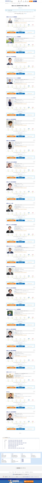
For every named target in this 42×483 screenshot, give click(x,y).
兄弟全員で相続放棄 (4, 462)
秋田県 (17, 440)
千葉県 (17, 441)
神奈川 (21, 441)
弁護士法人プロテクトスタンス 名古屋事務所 (14, 246)
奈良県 (19, 444)
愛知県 (25, 442)
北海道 (9, 440)
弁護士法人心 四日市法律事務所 (11, 162)
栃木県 (11, 441)
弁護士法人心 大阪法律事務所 (11, 56)
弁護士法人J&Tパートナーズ (11, 371)
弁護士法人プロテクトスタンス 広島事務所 (13, 36)
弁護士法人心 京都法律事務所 (11, 97)
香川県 (11, 446)
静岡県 (23, 442)
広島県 (15, 445)
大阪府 (15, 444)
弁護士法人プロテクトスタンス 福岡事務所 (13, 309)
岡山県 (13, 445)
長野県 (19, 442)
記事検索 (26, 1)
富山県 (11, 442)
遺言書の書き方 (33, 455)
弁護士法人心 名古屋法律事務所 (11, 224)
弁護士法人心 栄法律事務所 (10, 266)
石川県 (13, 442)
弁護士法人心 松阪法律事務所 (11, 119)
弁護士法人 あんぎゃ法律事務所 (11, 16)
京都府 (13, 444)
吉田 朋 (8, 391)
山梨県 (17, 442)
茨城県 (9, 441)
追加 (30, 32)
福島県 (21, 440)
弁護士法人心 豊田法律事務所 (11, 329)
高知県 (15, 446)
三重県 (9, 444)
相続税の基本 (23, 455)
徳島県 (9, 446)
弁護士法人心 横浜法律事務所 (11, 350)
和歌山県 (22, 444)
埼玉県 (15, 441)
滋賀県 (11, 444)
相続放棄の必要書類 (4, 461)
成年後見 (23, 461)
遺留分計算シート (14, 462)
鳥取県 (9, 445)
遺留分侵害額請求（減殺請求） (16, 461)
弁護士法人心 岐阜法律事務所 (11, 287)
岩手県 (13, 440)
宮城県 (15, 440)
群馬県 (13, 441)
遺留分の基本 (14, 460)
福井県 (15, 442)
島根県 (11, 445)
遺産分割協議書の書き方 (15, 455)
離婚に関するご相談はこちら (30, 1)
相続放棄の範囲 (4, 460)
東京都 (19, 441)
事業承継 (23, 460)
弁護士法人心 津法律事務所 (10, 140)
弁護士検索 (24, 1)
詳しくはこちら (20, 48)
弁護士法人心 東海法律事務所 (11, 181)
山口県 (17, 445)
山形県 (19, 440)
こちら (25, 13)
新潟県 (9, 442)
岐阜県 (21, 442)
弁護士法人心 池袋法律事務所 (11, 411)
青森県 (11, 440)
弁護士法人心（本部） (10, 203)
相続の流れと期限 (4, 455)
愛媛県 (13, 446)
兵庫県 (17, 444)
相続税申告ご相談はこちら (35, 1)
